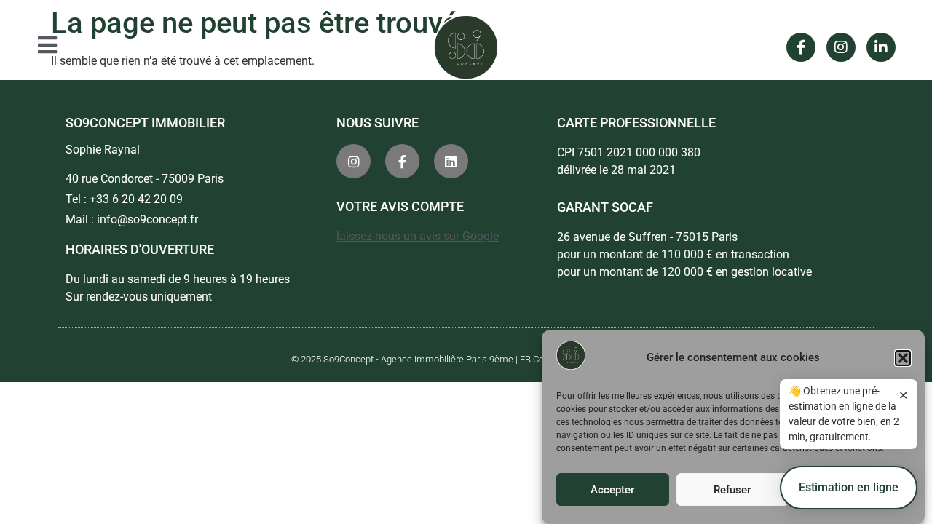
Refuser (732, 489)
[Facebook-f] (801, 47)
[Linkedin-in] (881, 47)
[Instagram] (841, 47)
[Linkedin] (451, 161)
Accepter (612, 489)
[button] (903, 358)
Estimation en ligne (849, 487)
